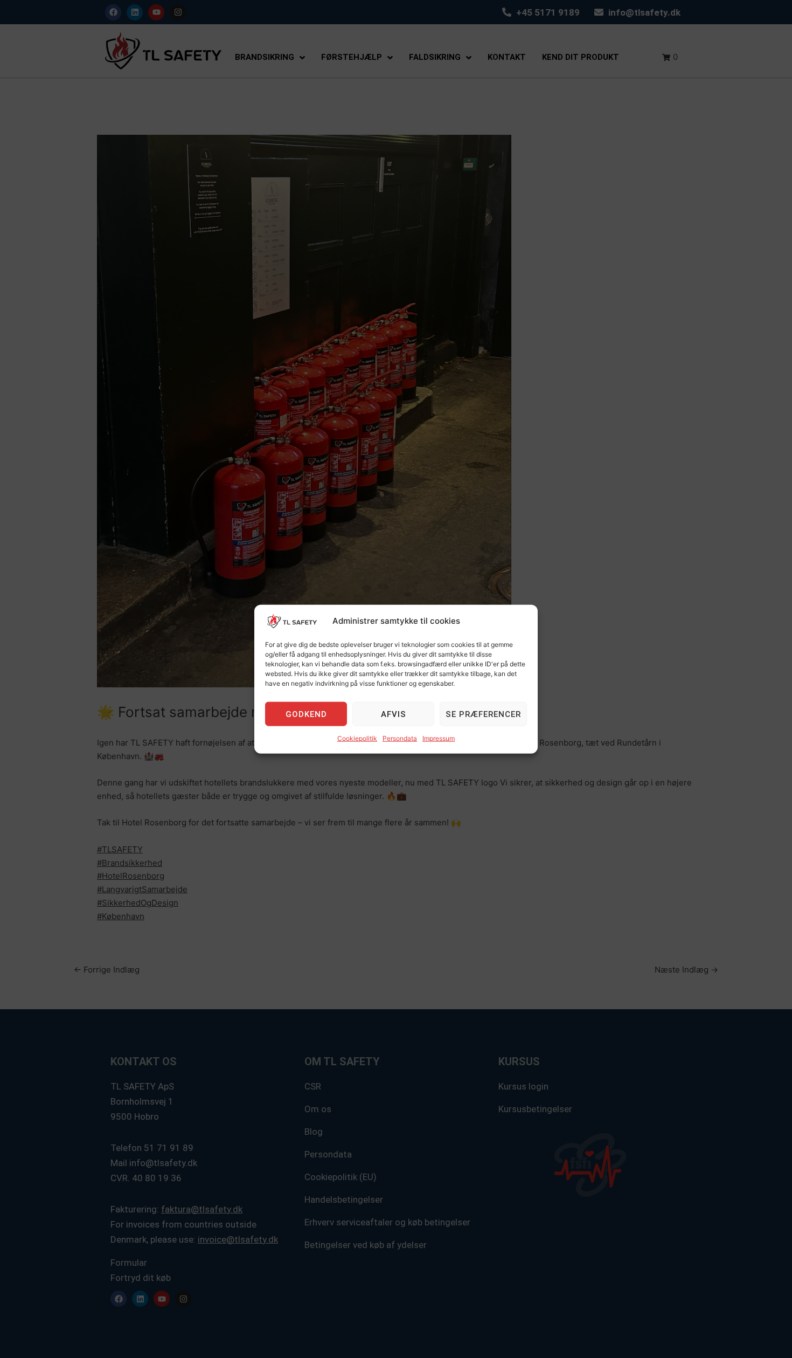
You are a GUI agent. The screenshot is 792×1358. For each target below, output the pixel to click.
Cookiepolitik (357, 738)
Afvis (393, 714)
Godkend (306, 714)
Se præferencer (483, 714)
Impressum (438, 738)
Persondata (400, 738)
